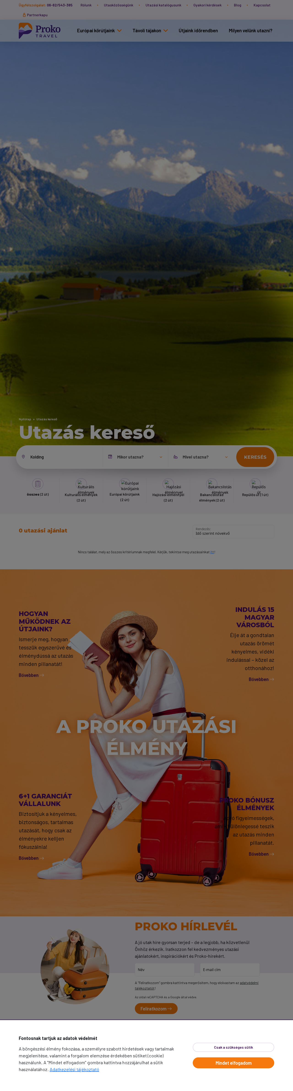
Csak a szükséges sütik (233, 1047)
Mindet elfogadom (234, 1063)
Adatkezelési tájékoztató (74, 1069)
